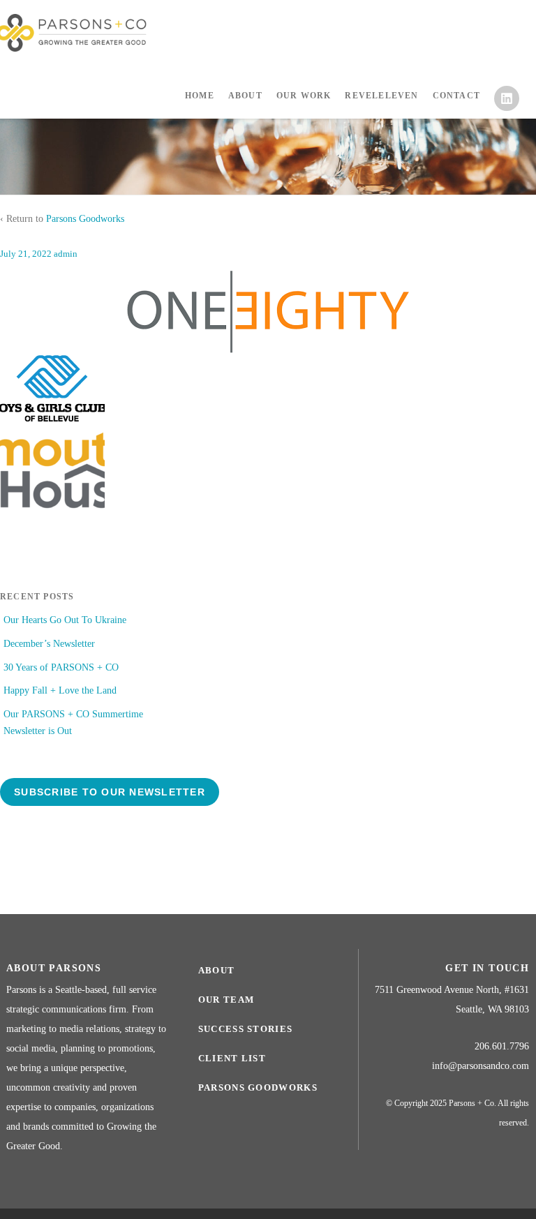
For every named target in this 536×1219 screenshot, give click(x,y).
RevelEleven (381, 95)
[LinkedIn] (503, 106)
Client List (232, 1058)
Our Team (226, 999)
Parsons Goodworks (85, 219)
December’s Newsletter (49, 643)
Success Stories (245, 1029)
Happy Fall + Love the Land (60, 690)
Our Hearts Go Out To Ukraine (64, 620)
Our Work (304, 95)
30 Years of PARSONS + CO (61, 667)
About (245, 95)
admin (65, 253)
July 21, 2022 (26, 253)
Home (199, 95)
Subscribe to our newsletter (109, 792)
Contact (456, 95)
